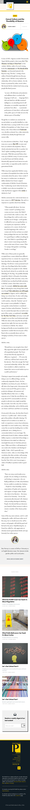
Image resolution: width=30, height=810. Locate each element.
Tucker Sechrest (5, 791)
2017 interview (16, 200)
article (23, 191)
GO (24, 725)
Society (15, 15)
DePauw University (10, 783)
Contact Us (18, 795)
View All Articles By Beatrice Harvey (15, 559)
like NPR (15, 144)
